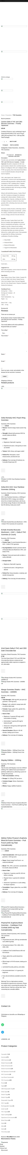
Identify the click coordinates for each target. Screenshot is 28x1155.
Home (3, 115)
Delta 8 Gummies (12, 493)
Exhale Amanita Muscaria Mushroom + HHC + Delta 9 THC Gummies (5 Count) (13, 532)
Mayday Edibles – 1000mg (11, 760)
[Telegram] (2, 1032)
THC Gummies (17, 115)
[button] (3, 470)
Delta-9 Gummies (13, 147)
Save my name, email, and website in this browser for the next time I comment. (12, 371)
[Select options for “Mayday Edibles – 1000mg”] (3, 794)
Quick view (3, 474)
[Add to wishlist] (3, 466)
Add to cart (13, 141)
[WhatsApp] (2, 1024)
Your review (4, 335)
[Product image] (14, 630)
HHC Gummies (11, 423)
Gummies (8, 115)
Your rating (4, 330)
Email (3, 361)
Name (3, 354)
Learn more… (4, 263)
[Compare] (3, 415)
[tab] (10, 155)
